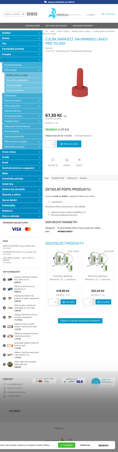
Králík (5, 157)
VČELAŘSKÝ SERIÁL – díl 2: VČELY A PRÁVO (18, 259)
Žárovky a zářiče (11, 194)
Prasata (6, 54)
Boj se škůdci (9, 200)
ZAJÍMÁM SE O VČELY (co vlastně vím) (19, 252)
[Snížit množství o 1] (55, 145)
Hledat (23, 14)
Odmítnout (85, 445)
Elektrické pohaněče (14, 136)
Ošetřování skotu (12, 100)
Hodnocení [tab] (72, 178)
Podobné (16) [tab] (58, 178)
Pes (4, 43)
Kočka (5, 38)
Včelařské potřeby (12, 178)
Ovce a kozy (9, 151)
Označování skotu (13, 116)
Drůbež (6, 32)
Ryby (5, 173)
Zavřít (60, 154)
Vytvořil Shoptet (52, 440)
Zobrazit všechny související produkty (80, 320)
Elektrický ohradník (13, 189)
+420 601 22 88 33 (14, 388)
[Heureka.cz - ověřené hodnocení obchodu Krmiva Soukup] (103, 382)
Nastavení (103, 445)
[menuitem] (33, 26)
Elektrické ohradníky (14, 146)
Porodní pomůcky (13, 64)
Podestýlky (8, 205)
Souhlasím (68, 445)
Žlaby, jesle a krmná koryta (17, 126)
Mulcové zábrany (12, 110)
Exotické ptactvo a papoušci (18, 167)
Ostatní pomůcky (14, 90)
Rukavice (7, 210)
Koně (5, 162)
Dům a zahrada (10, 216)
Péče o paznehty (12, 105)
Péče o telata (10, 69)
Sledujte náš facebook (16, 392)
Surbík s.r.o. (59, 428)
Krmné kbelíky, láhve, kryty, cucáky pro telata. (79, 227)
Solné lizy (7, 183)
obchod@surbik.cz (15, 384)
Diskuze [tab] (83, 178)
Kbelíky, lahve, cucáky (16, 75)
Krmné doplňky (11, 131)
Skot (4, 59)
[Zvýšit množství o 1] (55, 142)
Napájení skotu (11, 121)
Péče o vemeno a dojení (15, 141)
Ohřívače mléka (14, 85)
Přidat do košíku (71, 144)
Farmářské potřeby (13, 48)
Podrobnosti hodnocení (81, 51)
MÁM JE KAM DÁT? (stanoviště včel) (19, 246)
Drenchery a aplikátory (17, 80)
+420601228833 (13, 396)
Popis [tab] (46, 178)
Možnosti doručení (83, 135)
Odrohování (10, 95)
